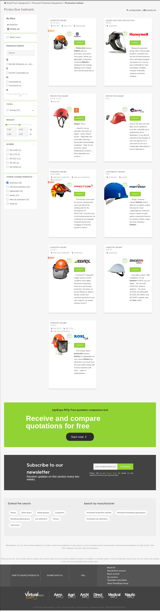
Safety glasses (43, 513)
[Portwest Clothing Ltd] (140, 185)
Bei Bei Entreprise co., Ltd (22, 64)
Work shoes (27, 513)
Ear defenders (41, 519)
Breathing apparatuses (20, 519)
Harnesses (15, 525)
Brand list (111, 568)
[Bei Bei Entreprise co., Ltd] (140, 109)
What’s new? (15, 37)
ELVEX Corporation (19, 73)
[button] (20, 45)
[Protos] (84, 185)
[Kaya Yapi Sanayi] (84, 109)
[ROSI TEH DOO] (84, 336)
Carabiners (59, 513)
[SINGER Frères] (140, 261)
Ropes (13, 513)
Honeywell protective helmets (98, 513)
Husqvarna (15, 85)
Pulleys (56, 519)
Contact (79, 43)
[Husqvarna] (84, 34)
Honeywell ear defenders (97, 519)
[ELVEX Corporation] (84, 261)
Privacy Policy (111, 473)
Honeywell (15, 82)
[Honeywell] (140, 34)
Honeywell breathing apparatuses (131, 513)
